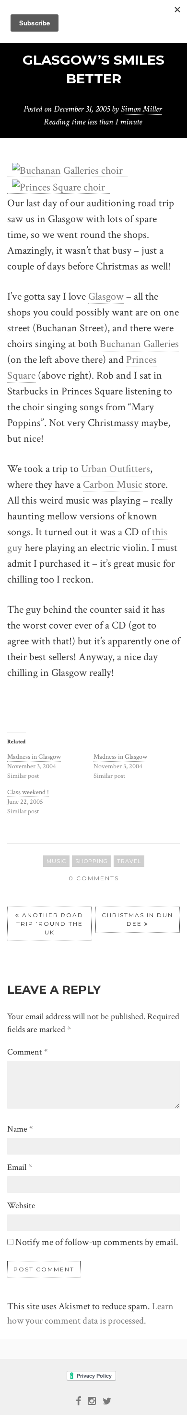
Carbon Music (112, 485)
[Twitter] (107, 1400)
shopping (91, 861)
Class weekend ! (28, 792)
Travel (129, 861)
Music (56, 861)
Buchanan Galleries (139, 344)
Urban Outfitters (115, 469)
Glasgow (106, 296)
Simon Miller (141, 108)
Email (19, 1167)
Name (20, 1128)
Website (21, 1205)
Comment (27, 1051)
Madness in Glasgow (34, 756)
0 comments (94, 878)
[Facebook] (78, 1400)
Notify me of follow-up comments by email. (96, 1242)
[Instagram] (91, 1400)
